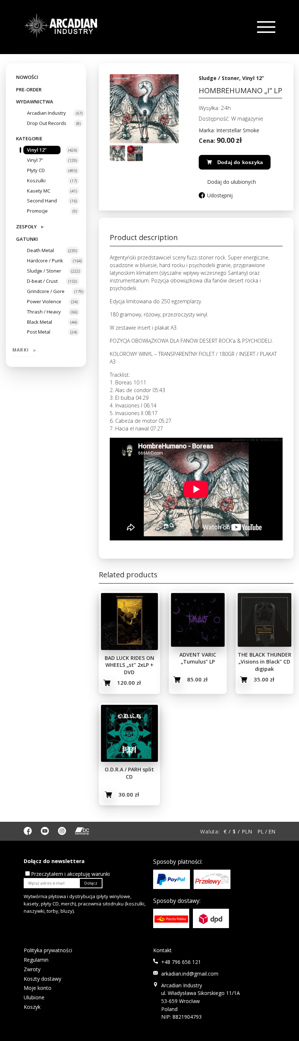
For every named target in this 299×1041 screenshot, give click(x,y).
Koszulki (36, 180)
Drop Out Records (46, 123)
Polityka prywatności (48, 950)
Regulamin (36, 959)
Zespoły (30, 226)
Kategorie (29, 138)
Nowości (27, 77)
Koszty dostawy (42, 978)
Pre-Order (29, 89)
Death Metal (40, 250)
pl (260, 831)
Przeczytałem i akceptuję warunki (70, 873)
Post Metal (38, 331)
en (271, 831)
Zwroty (32, 969)
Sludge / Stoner (44, 270)
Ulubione (34, 997)
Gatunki (27, 239)
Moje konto (37, 987)
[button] (227, 181)
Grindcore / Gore (46, 291)
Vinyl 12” (36, 150)
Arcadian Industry (46, 113)
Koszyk (32, 1006)
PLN (247, 831)
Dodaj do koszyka (240, 162)
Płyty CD (36, 170)
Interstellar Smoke (237, 130)
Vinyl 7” (35, 160)
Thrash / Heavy (44, 311)
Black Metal (39, 322)
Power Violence (44, 301)
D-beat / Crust (42, 281)
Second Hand (42, 200)
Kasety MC (38, 190)
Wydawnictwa (34, 101)
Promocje (37, 211)
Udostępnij (220, 195)
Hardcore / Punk (45, 260)
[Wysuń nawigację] (265, 27)
